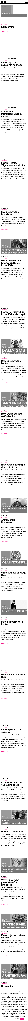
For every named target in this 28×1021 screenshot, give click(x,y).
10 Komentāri (4, 433)
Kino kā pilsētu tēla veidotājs (11, 730)
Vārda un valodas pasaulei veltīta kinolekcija (10, 882)
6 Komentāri (4, 488)
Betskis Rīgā (7, 986)
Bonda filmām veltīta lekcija (12, 622)
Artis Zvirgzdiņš (12, 23)
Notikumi (4, 24)
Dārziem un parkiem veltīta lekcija (11, 415)
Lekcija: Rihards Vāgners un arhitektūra (13, 164)
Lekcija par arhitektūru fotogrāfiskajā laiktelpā (13, 313)
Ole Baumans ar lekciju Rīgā (13, 675)
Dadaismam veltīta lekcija (11, 362)
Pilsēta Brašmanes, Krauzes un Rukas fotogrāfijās (11, 263)
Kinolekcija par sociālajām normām (11, 63)
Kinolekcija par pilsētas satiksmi (13, 936)
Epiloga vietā (7, 26)
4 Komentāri (4, 31)
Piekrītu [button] (22, 1019)
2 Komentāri (4, 541)
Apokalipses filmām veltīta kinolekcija (11, 783)
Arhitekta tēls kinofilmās (8, 521)
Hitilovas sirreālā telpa (12, 831)
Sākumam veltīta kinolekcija (10, 213)
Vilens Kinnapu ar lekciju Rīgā (13, 573)
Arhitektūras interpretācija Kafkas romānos (12, 114)
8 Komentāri (4, 643)
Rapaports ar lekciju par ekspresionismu (13, 465)
